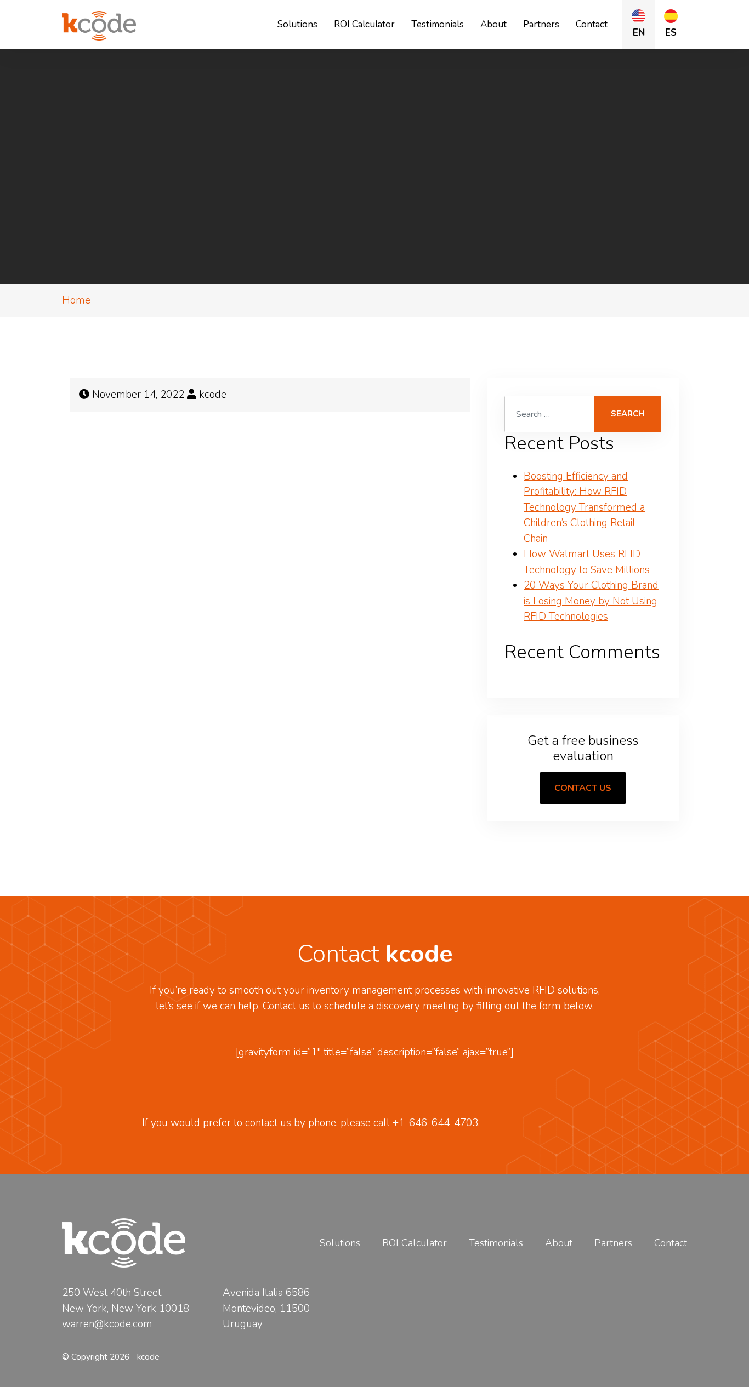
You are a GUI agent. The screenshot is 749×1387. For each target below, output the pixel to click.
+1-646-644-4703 (435, 1123)
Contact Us (582, 788)
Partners (541, 24)
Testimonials (437, 24)
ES (671, 32)
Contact (592, 24)
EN (639, 32)
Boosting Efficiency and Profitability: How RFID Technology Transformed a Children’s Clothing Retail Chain (584, 507)
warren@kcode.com (107, 1324)
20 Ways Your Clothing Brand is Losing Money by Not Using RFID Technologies (591, 601)
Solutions (297, 24)
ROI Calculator (364, 24)
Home (76, 300)
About (493, 24)
